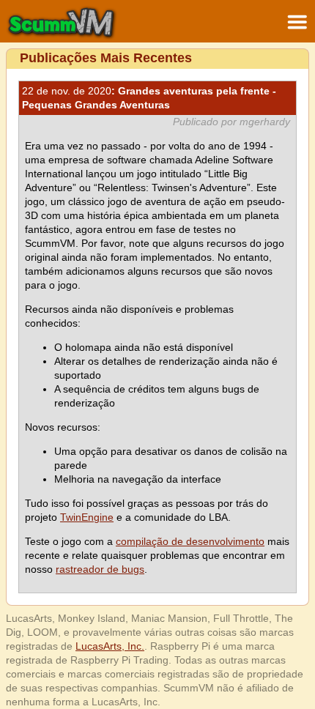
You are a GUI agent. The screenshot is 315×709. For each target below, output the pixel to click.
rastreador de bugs (100, 569)
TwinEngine (87, 517)
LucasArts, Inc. (109, 646)
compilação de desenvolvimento (190, 541)
